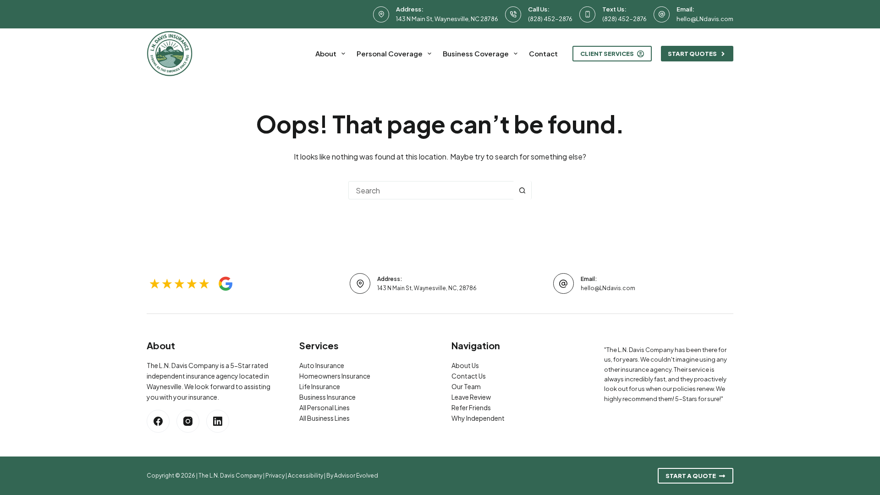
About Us (465, 365)
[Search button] (522, 190)
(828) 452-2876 (550, 18)
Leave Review (471, 397)
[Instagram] (187, 421)
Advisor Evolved (356, 475)
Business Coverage (476, 53)
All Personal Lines (324, 407)
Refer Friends (471, 407)
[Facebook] (158, 421)
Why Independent (478, 418)
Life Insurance (319, 386)
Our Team (466, 386)
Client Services (607, 53)
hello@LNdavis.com (704, 18)
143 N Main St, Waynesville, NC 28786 (447, 18)
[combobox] (431, 190)
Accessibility (305, 475)
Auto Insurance (321, 365)
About (325, 53)
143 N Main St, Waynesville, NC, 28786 (427, 288)
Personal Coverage (390, 53)
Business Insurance (327, 397)
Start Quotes (692, 53)
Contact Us (468, 376)
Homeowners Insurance (334, 376)
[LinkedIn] (217, 421)
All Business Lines (324, 418)
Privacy (275, 475)
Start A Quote (691, 475)
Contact (543, 53)
